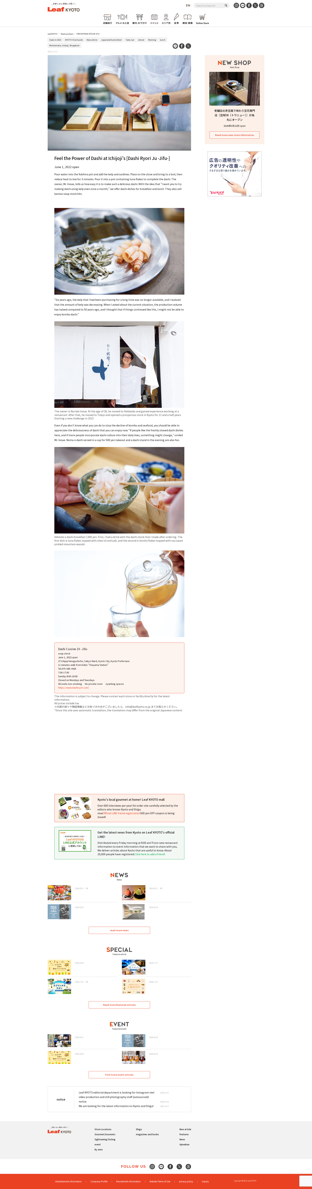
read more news (119, 930)
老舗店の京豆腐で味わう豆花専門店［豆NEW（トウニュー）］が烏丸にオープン (234, 115)
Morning (152, 39)
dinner (141, 39)
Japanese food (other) (111, 39)
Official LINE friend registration (121, 813)
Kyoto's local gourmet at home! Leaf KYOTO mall (131, 799)
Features (184, 1134)
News (182, 1139)
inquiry (205, 1181)
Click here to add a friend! (150, 854)
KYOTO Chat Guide (74, 39)
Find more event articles (119, 1074)
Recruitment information (128, 1181)
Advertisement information (68, 1181)
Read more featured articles (119, 1004)
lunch (162, 39)
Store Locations (67, 33)
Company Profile (98, 1181)
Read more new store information (234, 135)
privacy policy (186, 1181)
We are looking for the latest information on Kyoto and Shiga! (116, 1106)
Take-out (130, 39)
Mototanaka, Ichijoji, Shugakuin (64, 45)
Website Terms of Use (160, 1181)
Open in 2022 (55, 39)
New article (92, 39)
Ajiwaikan (184, 1144)
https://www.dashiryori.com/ (73, 687)
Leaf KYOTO (52, 33)
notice (82, 1101)
